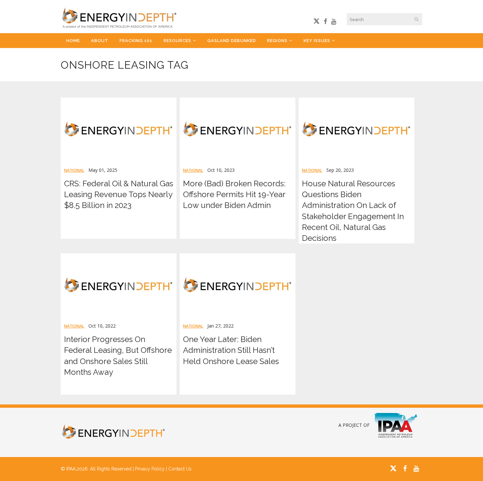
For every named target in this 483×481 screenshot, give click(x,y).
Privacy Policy (150, 468)
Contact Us (180, 468)
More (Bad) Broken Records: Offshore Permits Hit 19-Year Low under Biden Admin (234, 194)
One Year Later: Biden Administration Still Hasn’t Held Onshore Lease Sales (231, 350)
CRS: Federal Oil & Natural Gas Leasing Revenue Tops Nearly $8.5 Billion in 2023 (118, 194)
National (74, 170)
